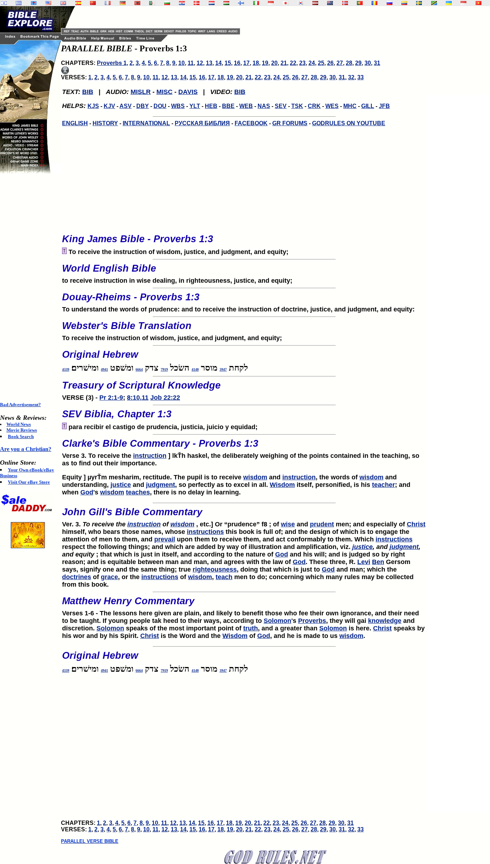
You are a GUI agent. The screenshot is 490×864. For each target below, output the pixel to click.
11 (191, 63)
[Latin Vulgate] (34, 3)
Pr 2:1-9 (111, 397)
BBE (228, 106)
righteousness (215, 569)
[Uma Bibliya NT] (463, 3)
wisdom (255, 477)
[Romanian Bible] (374, 3)
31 (377, 63)
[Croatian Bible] (182, 3)
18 (256, 63)
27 (339, 63)
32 (351, 77)
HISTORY (105, 123)
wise (288, 524)
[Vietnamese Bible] (478, 3)
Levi (363, 561)
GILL (367, 106)
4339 (65, 369)
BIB (87, 91)
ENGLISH (75, 123)
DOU (160, 106)
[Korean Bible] (300, 3)
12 (200, 63)
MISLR (141, 91)
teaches (138, 492)
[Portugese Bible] (360, 3)
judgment (160, 484)
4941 (104, 369)
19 (265, 63)
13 (209, 63)
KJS (93, 106)
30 (367, 63)
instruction (149, 455)
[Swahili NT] (434, 3)
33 (360, 77)
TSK (297, 106)
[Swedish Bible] (419, 3)
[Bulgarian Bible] (167, 3)
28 (349, 63)
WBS (178, 106)
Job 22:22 (165, 397)
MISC (164, 91)
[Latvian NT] (315, 3)
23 (302, 63)
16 (237, 63)
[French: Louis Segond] (107, 3)
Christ (416, 524)
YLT (194, 106)
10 (181, 63)
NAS (264, 106)
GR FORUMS (289, 123)
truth (250, 628)
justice (120, 484)
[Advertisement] (28, 287)
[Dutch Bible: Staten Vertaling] (212, 3)
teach (224, 577)
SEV (281, 106)
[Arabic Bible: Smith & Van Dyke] (152, 3)
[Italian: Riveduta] (256, 3)
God (86, 492)
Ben (378, 561)
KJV (109, 106)
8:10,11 (138, 397)
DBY (142, 106)
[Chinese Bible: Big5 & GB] (93, 3)
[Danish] (196, 3)
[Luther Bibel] (123, 3)
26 (330, 63)
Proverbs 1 (112, 63)
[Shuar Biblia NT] (404, 3)
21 (284, 63)
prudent (322, 524)
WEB (246, 106)
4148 (195, 369)
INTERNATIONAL (146, 123)
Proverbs (312, 620)
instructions (205, 531)
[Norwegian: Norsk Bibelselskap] (345, 3)
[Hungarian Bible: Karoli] (226, 3)
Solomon (277, 620)
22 (293, 63)
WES (332, 106)
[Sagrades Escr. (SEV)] (78, 3)
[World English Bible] (48, 3)
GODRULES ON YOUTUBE (348, 123)
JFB (384, 106)
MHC (350, 106)
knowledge (384, 620)
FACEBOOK (251, 123)
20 (274, 63)
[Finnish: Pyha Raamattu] (241, 3)
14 (218, 63)
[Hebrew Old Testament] (4, 3)
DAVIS (188, 91)
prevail (164, 539)
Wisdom (282, 484)
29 (358, 63)
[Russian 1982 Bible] (389, 3)
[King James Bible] (63, 3)
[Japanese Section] (285, 3)
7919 (164, 369)
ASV (125, 106)
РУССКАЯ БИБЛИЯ (202, 123)
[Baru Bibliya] (271, 3)
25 (321, 63)
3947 (223, 369)
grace (109, 577)
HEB (211, 106)
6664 (139, 369)
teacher (383, 484)
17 (246, 63)
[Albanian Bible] (137, 3)
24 (311, 63)
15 (228, 63)
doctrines (76, 577)
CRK (314, 106)
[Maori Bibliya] (330, 3)
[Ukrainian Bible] (449, 3)
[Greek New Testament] (19, 3)
